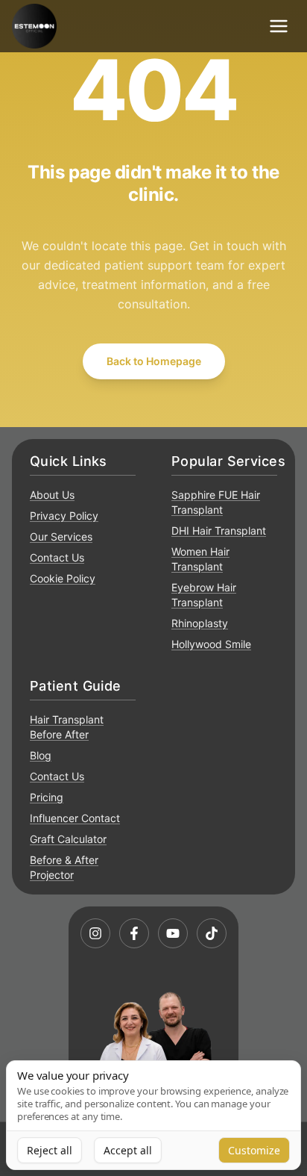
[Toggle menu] (278, 26)
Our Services (61, 536)
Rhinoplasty (199, 623)
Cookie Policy (62, 578)
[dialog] (153, 1115)
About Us (52, 494)
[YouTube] (173, 933)
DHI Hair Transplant (218, 530)
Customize (254, 1150)
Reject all (49, 1150)
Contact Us (57, 557)
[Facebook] (134, 933)
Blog (40, 755)
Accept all (128, 1150)
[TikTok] (212, 933)
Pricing (46, 797)
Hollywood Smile (211, 644)
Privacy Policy (64, 515)
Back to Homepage (154, 361)
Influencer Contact (75, 818)
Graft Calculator (68, 839)
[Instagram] (95, 933)
